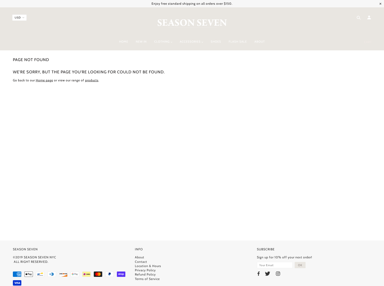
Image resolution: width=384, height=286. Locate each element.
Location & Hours (148, 266)
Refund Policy (145, 274)
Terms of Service (147, 279)
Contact (141, 262)
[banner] (192, 23)
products (91, 80)
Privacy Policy (145, 270)
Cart (368, 42)
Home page (44, 80)
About (139, 257)
